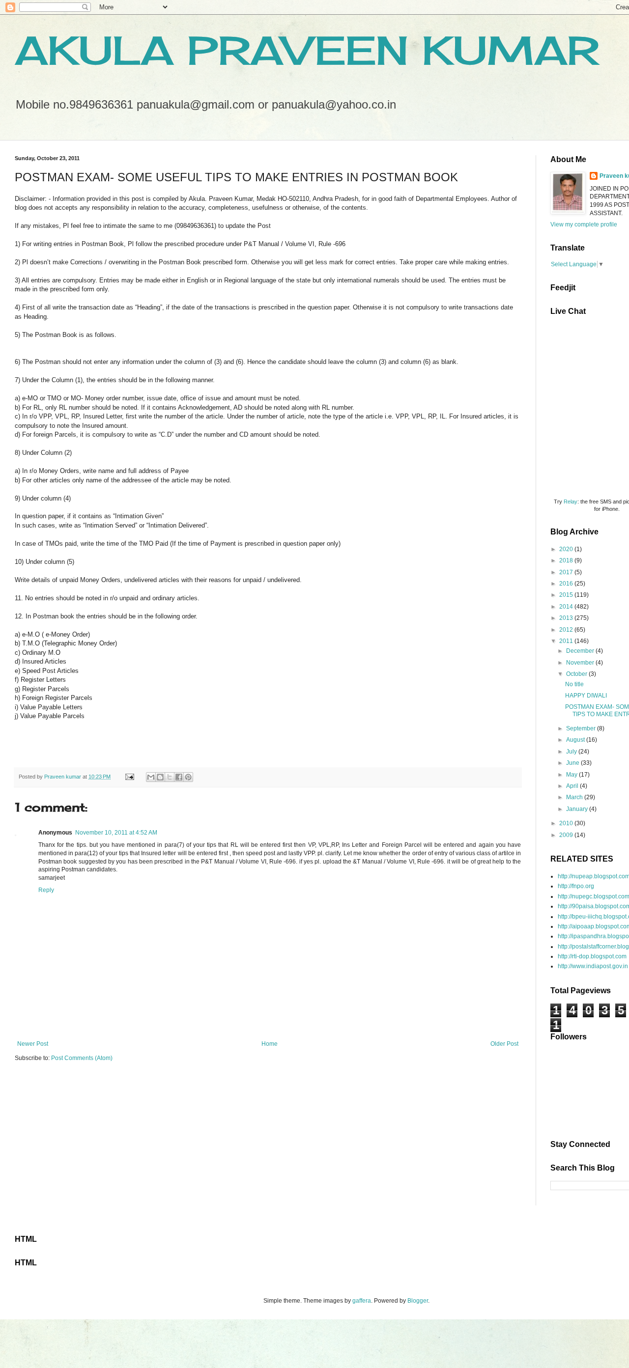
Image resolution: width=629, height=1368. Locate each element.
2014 (566, 606)
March (575, 797)
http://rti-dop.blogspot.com (592, 956)
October (577, 673)
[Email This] (151, 777)
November (581, 662)
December (581, 650)
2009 (566, 835)
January (577, 809)
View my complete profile (583, 224)
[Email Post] (129, 777)
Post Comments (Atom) (82, 1058)
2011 (566, 641)
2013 (566, 617)
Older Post (504, 1043)
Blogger (417, 1300)
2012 (566, 629)
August (576, 739)
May (572, 774)
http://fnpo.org (576, 886)
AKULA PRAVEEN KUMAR (307, 50)
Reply (46, 890)
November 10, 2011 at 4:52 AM (116, 832)
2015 (566, 594)
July (572, 751)
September (581, 728)
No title (574, 684)
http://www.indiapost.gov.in (593, 966)
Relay (570, 501)
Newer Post (32, 1043)
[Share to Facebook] (179, 777)
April (573, 785)
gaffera (361, 1300)
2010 (566, 823)
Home (269, 1043)
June (573, 762)
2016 (566, 583)
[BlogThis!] (160, 777)
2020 (566, 549)
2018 (566, 560)
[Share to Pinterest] (188, 777)
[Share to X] (169, 777)
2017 (566, 572)
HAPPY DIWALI (586, 695)
